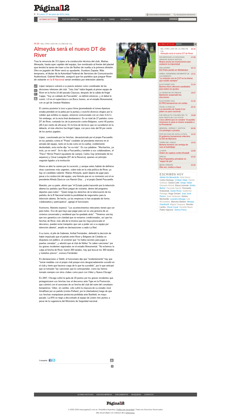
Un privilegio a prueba (169, 130)
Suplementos (121, 394)
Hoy (67, 14)
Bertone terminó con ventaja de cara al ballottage (173, 146)
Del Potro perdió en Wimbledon (173, 70)
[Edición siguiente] (38, 14)
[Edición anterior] (34, 14)
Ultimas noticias (85, 394)
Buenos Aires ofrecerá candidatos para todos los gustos (174, 87)
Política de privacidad (125, 410)
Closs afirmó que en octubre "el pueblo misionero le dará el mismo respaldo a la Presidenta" (177, 122)
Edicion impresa (104, 394)
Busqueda (136, 394)
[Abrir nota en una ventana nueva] (35, 87)
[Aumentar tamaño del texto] (35, 91)
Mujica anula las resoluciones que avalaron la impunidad (175, 63)
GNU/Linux (130, 413)
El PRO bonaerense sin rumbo (173, 103)
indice (178, 44)
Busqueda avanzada (185, 15)
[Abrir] (81, 19)
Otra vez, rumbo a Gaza (170, 167)
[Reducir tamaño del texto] (35, 95)
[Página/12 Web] (52, 11)
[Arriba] (112, 367)
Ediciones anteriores (159, 15)
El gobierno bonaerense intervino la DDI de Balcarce (174, 137)
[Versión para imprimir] (35, 99)
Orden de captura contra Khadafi (174, 153)
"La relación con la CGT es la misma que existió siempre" (176, 79)
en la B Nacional (55, 79)
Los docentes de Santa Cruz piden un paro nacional (172, 110)
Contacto (149, 394)
